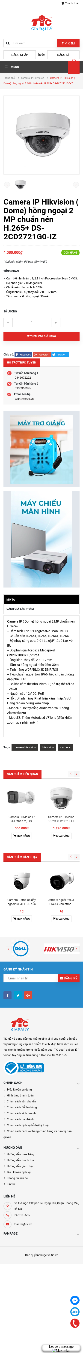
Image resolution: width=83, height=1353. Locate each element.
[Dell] (21, 949)
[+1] (42, 354)
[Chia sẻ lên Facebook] (24, 354)
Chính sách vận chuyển (21, 1101)
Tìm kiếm (68, 43)
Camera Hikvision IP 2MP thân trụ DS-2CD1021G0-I (22, 821)
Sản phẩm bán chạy (22, 857)
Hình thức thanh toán (20, 1095)
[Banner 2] (41, 539)
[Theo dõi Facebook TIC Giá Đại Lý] (7, 995)
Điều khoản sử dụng (19, 1089)
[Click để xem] (41, 135)
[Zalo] (75, 1311)
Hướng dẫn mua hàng (21, 1154)
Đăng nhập (19, 55)
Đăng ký (63, 55)
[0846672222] (75, 1323)
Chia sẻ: (8, 354)
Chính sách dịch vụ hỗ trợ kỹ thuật (28, 1125)
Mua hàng (23, 835)
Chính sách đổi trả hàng (22, 1107)
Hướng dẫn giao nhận (20, 1166)
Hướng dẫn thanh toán (21, 1160)
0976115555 (22, 1215)
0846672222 (23, 377)
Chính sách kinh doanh (21, 1113)
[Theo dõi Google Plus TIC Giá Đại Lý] (28, 995)
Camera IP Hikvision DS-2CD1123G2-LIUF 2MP (61, 821)
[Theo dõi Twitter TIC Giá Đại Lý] (18, 995)
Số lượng (10, 311)
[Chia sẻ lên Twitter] (60, 354)
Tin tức (11, 1184)
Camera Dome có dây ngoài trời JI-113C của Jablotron (21, 904)
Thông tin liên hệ (17, 1178)
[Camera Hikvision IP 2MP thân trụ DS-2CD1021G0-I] (21, 798)
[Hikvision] (62, 949)
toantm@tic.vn (24, 398)
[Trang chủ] (41, 22)
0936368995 (23, 388)
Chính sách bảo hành (20, 1119)
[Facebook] (75, 1300)
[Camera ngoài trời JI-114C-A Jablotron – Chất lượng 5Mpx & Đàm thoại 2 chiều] (61, 881)
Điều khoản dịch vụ (19, 1172)
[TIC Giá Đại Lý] (19, 1024)
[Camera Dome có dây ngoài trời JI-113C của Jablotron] (21, 881)
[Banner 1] (41, 449)
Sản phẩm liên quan (22, 774)
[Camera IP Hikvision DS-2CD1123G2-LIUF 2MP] (61, 798)
